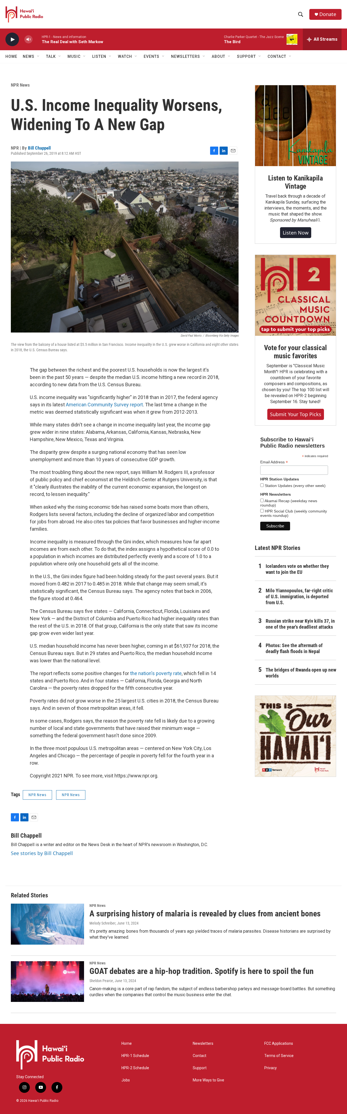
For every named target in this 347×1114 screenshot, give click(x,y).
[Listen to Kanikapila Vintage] (295, 125)
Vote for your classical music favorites (295, 352)
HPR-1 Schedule (135, 1056)
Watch (125, 56)
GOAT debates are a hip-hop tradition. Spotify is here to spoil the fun (201, 971)
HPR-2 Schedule (135, 1068)
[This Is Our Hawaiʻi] (295, 736)
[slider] (37, 39)
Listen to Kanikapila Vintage (295, 182)
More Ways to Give (208, 1080)
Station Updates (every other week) (295, 485)
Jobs (125, 1080)
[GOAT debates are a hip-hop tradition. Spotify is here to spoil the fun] (47, 981)
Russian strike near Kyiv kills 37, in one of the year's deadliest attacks (300, 624)
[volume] (28, 39)
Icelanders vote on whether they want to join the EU (297, 569)
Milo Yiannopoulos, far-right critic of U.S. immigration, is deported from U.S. (299, 596)
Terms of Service (279, 1056)
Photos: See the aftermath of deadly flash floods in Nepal (294, 648)
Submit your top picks (295, 414)
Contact (199, 1056)
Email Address (274, 462)
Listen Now (296, 232)
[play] (12, 39)
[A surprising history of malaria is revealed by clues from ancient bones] (47, 924)
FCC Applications (278, 1044)
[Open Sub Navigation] (38, 56)
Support (200, 1068)
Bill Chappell (39, 148)
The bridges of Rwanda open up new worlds (301, 673)
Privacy (270, 1068)
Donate (327, 14)
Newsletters (203, 1044)
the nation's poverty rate (156, 673)
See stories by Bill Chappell (42, 853)
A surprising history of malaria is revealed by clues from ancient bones (205, 913)
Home (11, 56)
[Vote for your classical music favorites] (295, 295)
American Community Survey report (104, 404)
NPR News (20, 85)
